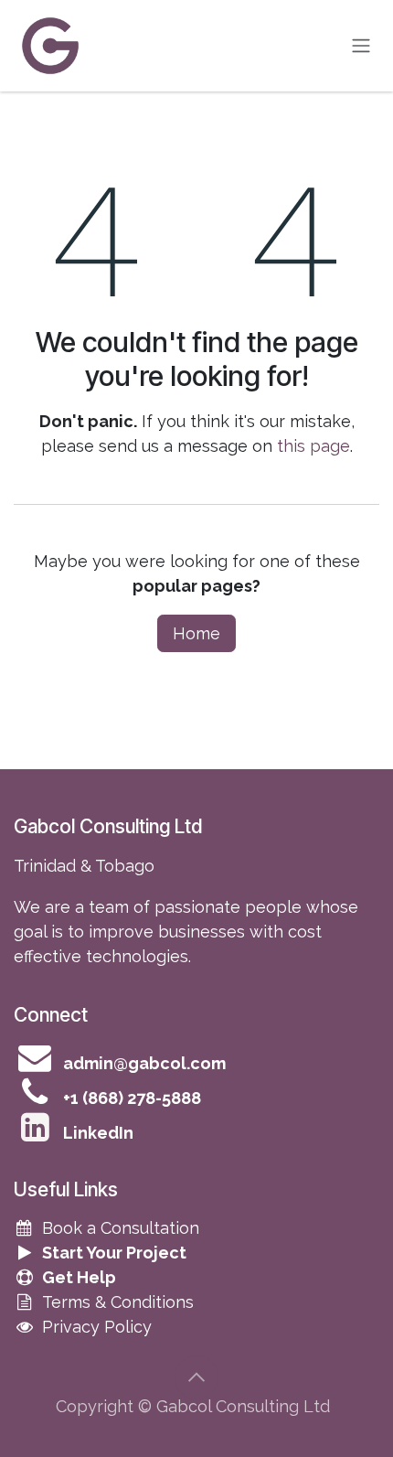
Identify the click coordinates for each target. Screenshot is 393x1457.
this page (313, 445)
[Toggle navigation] (361, 46)
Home (196, 633)
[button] (196, 1377)
